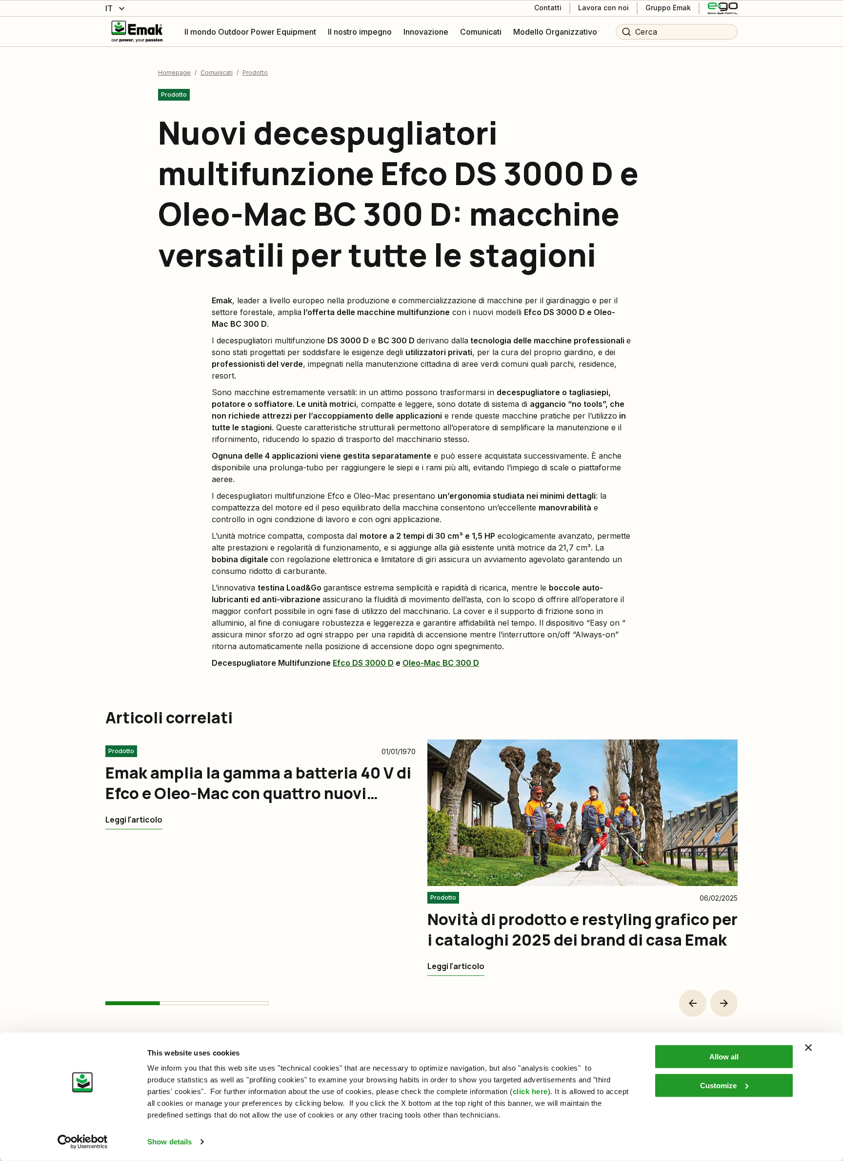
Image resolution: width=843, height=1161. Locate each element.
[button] (692, 1003)
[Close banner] (808, 1047)
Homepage (174, 72)
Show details (169, 1142)
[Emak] (137, 31)
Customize (718, 1085)
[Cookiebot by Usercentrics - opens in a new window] (82, 1142)
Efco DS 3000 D (363, 663)
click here (530, 1091)
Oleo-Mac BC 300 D (440, 663)
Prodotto (255, 72)
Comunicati (217, 72)
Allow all (724, 1057)
